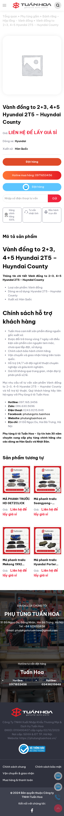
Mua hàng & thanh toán (18, 780)
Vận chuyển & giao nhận (18, 773)
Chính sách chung (14, 766)
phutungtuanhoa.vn (33, 418)
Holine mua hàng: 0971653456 (32, 175)
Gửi (54, 198)
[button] (4, 5)
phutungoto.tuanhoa (36, 414)
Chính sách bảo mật (48, 766)
